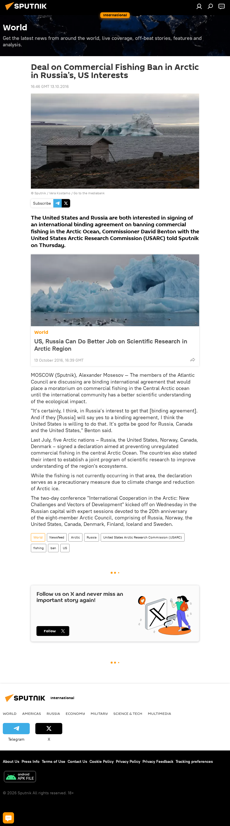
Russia (91, 537)
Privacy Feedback (157, 761)
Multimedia (159, 713)
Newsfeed (56, 537)
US (65, 548)
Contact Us (77, 761)
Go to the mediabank (89, 193)
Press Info (31, 761)
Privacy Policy (128, 761)
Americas (31, 713)
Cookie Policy (101, 761)
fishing (38, 548)
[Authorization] (199, 6)
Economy (75, 713)
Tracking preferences (194, 761)
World (41, 332)
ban (53, 548)
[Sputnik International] (27, 10)
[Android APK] (20, 777)
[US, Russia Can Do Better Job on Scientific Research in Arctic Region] (115, 290)
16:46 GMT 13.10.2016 (50, 86)
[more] (192, 359)
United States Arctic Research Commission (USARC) (142, 537)
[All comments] (8, 817)
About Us (11, 761)
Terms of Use (53, 761)
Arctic (75, 537)
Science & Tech (127, 713)
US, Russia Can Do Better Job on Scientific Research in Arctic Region (110, 344)
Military (99, 713)
